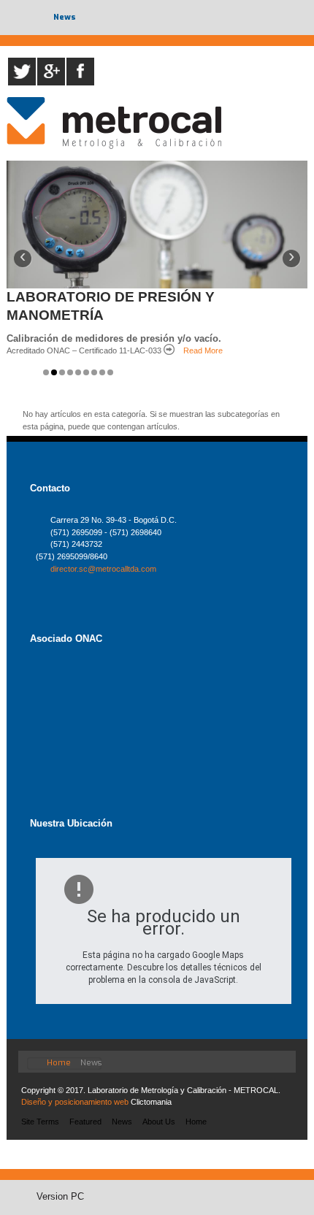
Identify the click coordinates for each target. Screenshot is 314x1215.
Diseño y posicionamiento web (75, 1101)
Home (196, 1121)
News (122, 1121)
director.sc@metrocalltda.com (103, 568)
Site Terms (40, 1121)
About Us (158, 1121)
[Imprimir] (157, 852)
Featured (85, 1121)
